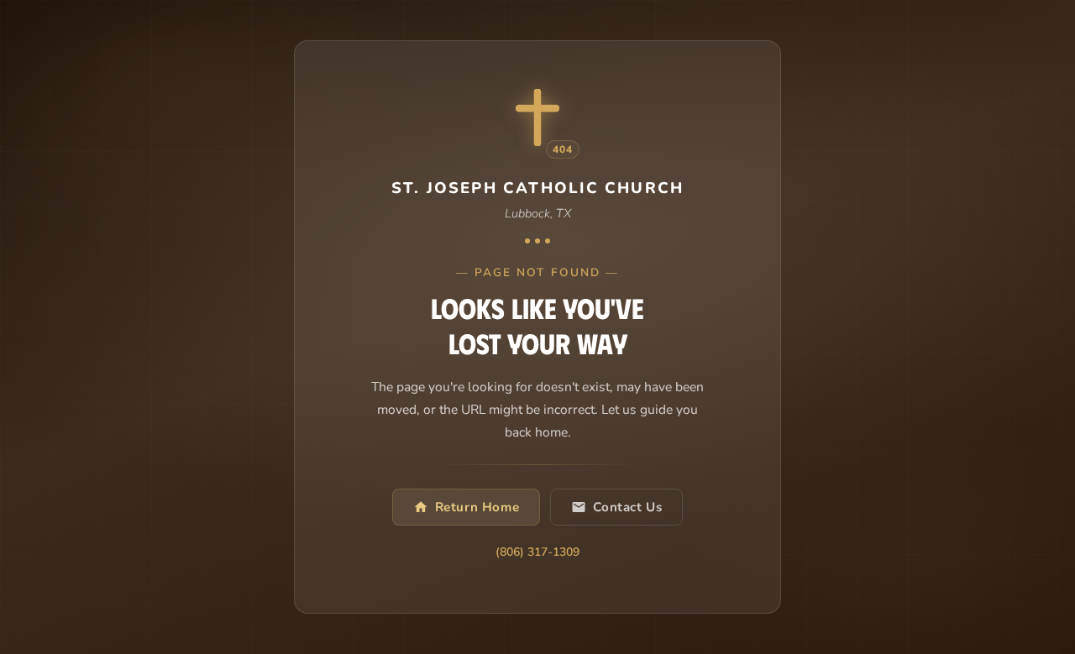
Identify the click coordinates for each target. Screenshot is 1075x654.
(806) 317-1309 (537, 552)
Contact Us (627, 507)
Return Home (477, 507)
